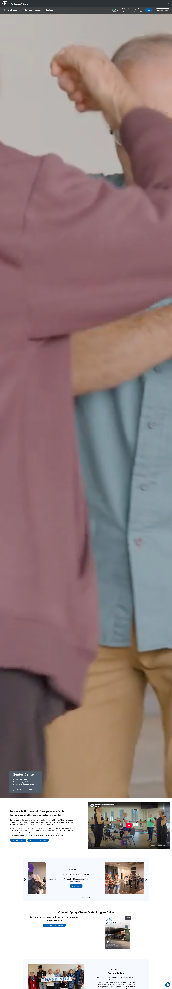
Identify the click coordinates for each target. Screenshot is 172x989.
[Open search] (169, 3)
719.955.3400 (32, 789)
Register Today (162, 10)
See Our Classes (18, 840)
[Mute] (94, 846)
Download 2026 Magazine (54, 925)
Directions (19, 790)
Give (148, 10)
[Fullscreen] (167, 846)
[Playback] (90, 846)
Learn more (86, 886)
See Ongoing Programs (38, 840)
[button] (12, 10)
